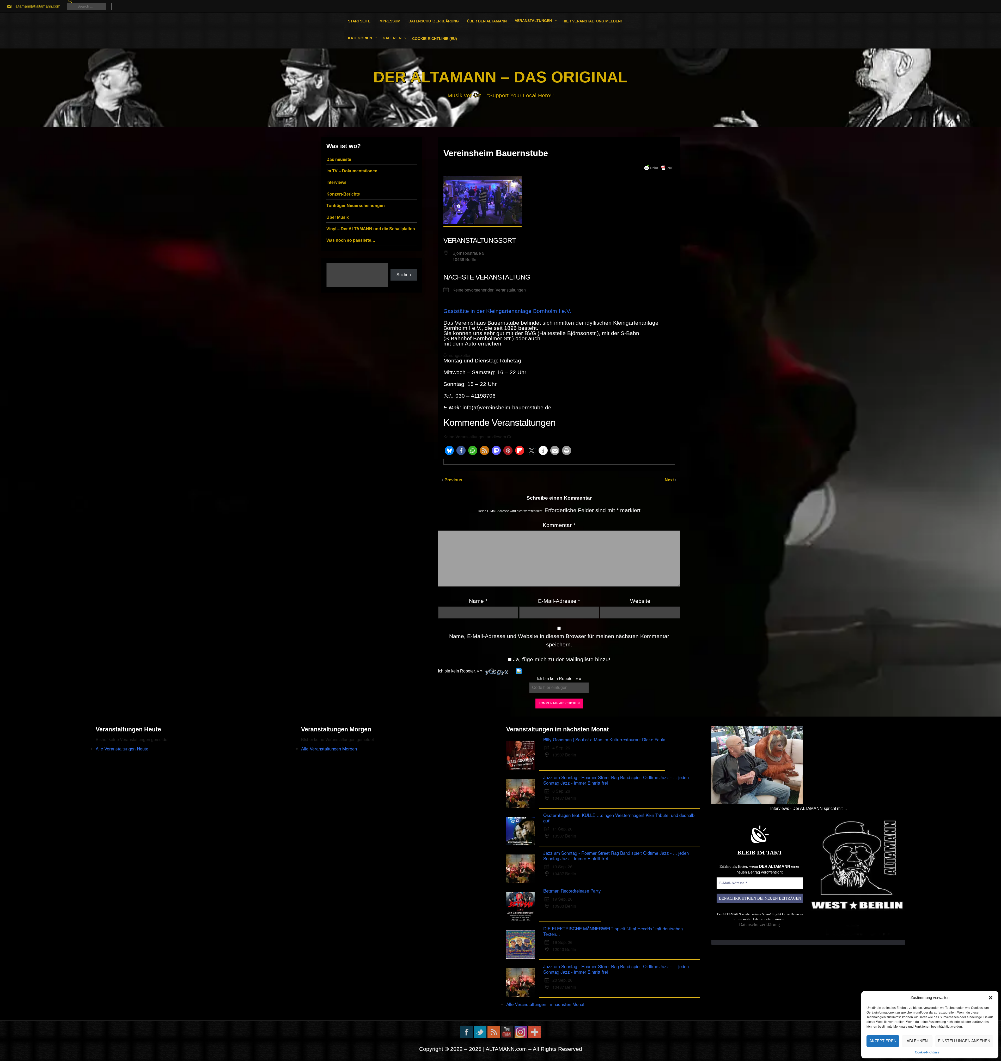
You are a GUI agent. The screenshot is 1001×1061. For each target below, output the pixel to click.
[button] (990, 997)
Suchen (403, 274)
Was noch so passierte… (350, 240)
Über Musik (337, 217)
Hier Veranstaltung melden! (592, 21)
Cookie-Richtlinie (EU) (434, 39)
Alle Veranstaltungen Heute (122, 748)
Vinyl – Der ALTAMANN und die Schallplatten (370, 229)
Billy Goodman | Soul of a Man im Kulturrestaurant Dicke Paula (604, 739)
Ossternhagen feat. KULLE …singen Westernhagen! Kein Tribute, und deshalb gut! (618, 818)
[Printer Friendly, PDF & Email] (659, 168)
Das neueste (338, 159)
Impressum (389, 21)
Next (670, 480)
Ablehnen (917, 1041)
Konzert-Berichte (343, 194)
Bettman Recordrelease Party (572, 890)
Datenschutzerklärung (433, 21)
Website (640, 601)
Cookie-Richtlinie (927, 1052)
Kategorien (360, 38)
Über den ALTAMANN (487, 21)
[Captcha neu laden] (519, 671)
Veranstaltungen (533, 21)
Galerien (392, 38)
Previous (453, 480)
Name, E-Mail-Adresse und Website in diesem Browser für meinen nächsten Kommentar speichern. (559, 640)
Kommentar (559, 525)
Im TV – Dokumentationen (351, 171)
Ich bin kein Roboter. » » (460, 671)
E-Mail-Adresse (559, 601)
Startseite (359, 21)
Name (478, 601)
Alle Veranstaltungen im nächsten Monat (545, 1004)
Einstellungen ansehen (964, 1041)
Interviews (336, 182)
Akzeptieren (882, 1041)
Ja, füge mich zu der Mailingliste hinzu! (560, 659)
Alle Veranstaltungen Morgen (329, 748)
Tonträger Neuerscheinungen (355, 205)
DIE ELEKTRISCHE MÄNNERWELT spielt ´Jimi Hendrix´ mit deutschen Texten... (613, 931)
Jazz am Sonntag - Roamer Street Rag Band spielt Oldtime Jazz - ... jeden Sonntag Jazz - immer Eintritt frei (616, 780)
